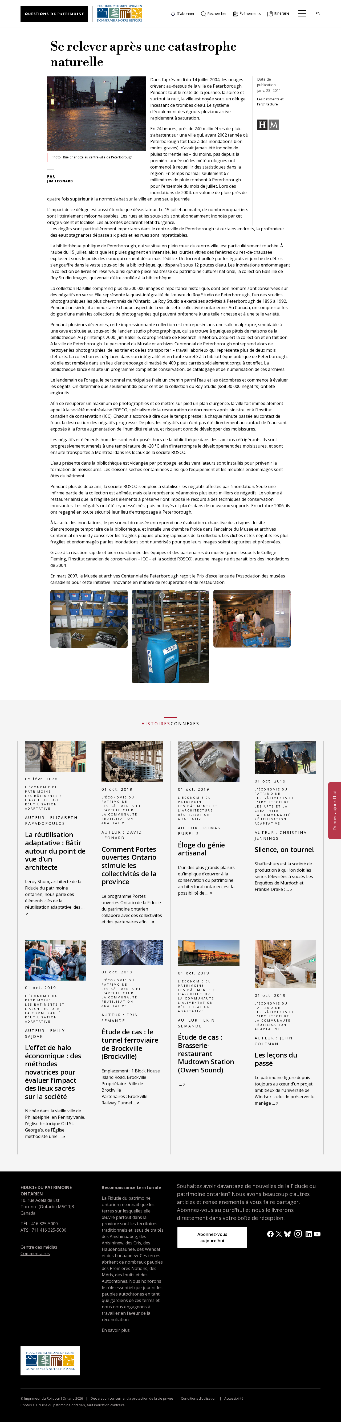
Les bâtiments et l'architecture (45, 798)
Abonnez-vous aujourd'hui (212, 1237)
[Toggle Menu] (302, 13)
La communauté (119, 814)
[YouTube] (317, 1234)
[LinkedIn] (309, 1234)
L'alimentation (195, 1003)
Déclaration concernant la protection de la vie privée (132, 1398)
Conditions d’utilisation (198, 1398)
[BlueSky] (287, 1234)
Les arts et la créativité (271, 808)
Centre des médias (39, 1247)
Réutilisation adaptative (41, 806)
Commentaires (35, 1253)
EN (317, 13)
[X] (279, 1234)
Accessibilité (233, 1398)
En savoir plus (116, 1330)
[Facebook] (270, 1234)
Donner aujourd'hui (335, 810)
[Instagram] (298, 1233)
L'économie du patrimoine (41, 789)
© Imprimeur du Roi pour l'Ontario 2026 (52, 1398)
